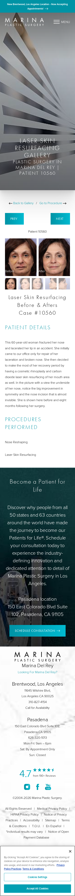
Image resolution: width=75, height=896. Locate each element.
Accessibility (31, 820)
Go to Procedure (51, 203)
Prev (14, 219)
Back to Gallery (23, 203)
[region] (37, 871)
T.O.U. (36, 826)
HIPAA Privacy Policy (25, 814)
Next (60, 219)
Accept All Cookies (37, 888)
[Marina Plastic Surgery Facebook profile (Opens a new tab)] (37, 787)
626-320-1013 (37, 737)
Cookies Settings (37, 877)
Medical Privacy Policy (52, 808)
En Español (53, 826)
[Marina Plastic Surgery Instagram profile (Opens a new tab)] (27, 787)
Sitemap (50, 820)
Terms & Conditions (33, 869)
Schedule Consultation (35, 631)
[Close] (70, 851)
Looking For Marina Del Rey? (37, 672)
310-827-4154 (37, 702)
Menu (65, 22)
